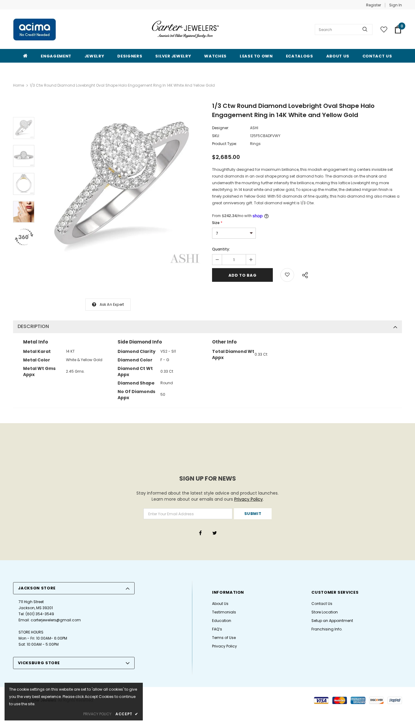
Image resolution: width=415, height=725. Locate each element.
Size (217, 222)
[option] (121, 185)
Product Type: (224, 143)
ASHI (254, 127)
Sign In (395, 5)
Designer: (220, 127)
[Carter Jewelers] (185, 29)
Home (18, 85)
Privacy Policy (248, 499)
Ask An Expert (112, 304)
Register (373, 5)
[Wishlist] (287, 275)
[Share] (303, 274)
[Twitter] (214, 532)
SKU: (216, 135)
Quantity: (221, 249)
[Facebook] (200, 532)
